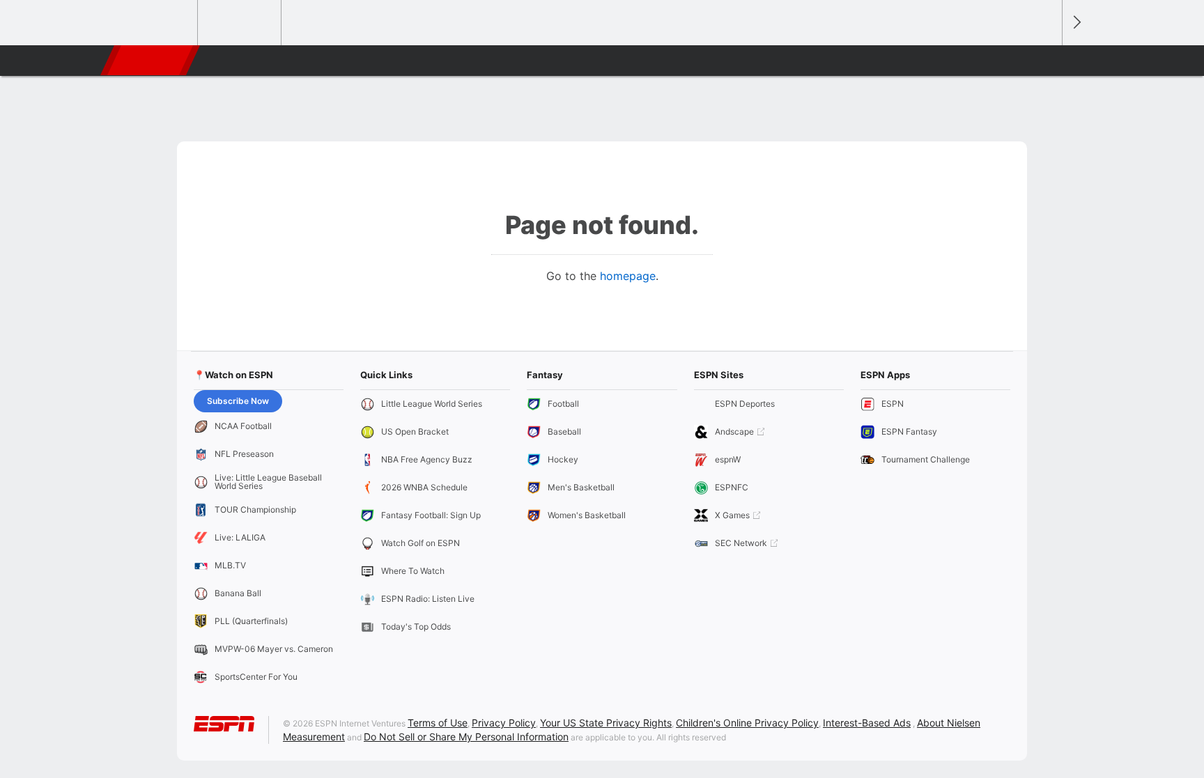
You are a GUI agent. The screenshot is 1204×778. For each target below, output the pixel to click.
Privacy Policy (504, 723)
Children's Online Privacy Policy (747, 723)
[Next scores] (1076, 22)
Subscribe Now (238, 401)
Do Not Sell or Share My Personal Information (466, 736)
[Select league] (156, 23)
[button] (1045, 60)
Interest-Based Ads (867, 723)
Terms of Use (438, 723)
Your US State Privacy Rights (606, 723)
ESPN (151, 60)
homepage (628, 276)
